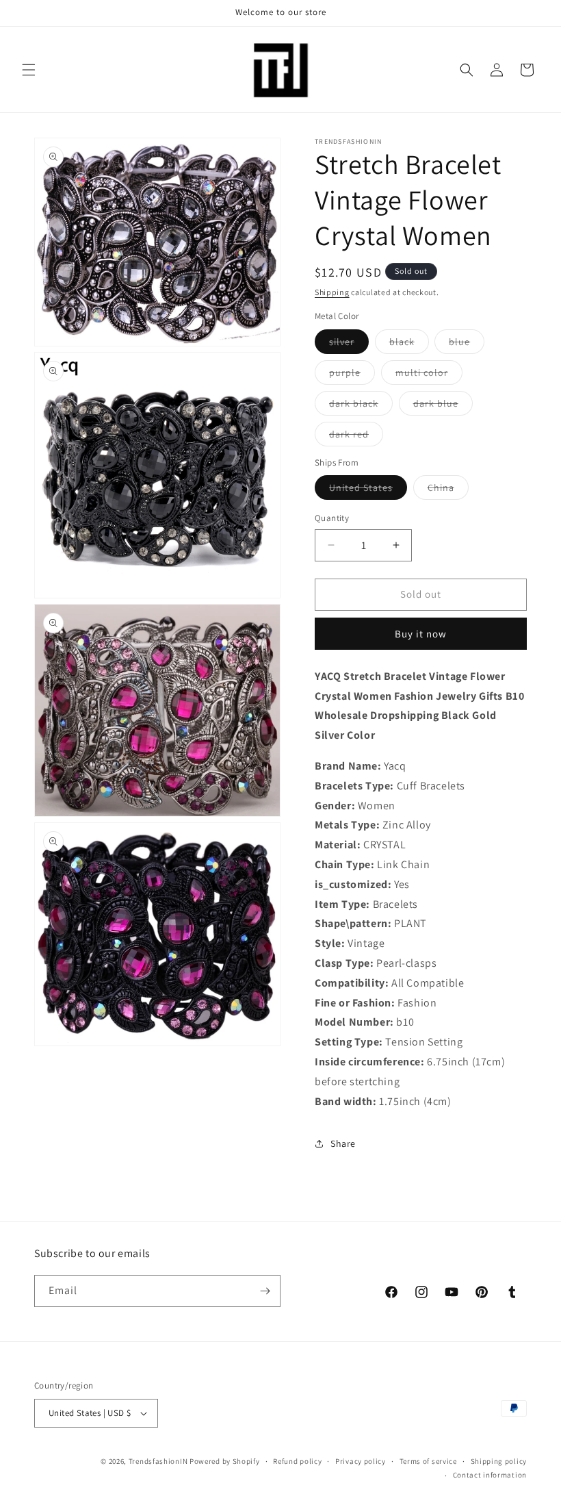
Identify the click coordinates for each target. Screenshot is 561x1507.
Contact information (490, 1475)
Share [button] (343, 1143)
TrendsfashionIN (158, 1461)
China (448, 490)
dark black (361, 406)
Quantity (332, 518)
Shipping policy (499, 1461)
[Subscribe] (265, 1291)
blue (466, 344)
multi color (428, 375)
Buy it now (421, 633)
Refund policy (297, 1461)
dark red (356, 436)
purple (352, 375)
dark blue (443, 406)
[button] (29, 70)
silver (349, 344)
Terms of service (428, 1461)
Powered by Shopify (225, 1461)
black (409, 344)
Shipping (332, 292)
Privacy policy (360, 1461)
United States (368, 490)
